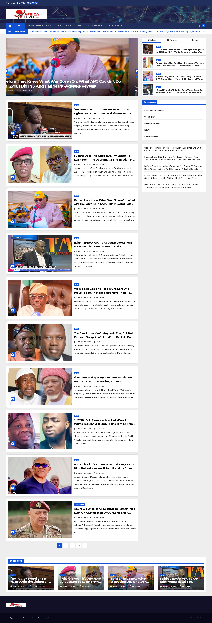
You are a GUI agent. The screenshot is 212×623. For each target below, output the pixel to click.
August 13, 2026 (23, 90)
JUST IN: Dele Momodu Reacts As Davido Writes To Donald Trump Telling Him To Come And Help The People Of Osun (104, 424)
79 (78, 545)
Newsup (41, 618)
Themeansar (52, 618)
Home (20, 26)
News (80, 26)
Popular (173, 40)
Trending (195, 40)
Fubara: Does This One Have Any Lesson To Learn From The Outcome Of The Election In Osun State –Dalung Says (180, 65)
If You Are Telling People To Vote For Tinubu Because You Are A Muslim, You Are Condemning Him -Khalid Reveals (103, 381)
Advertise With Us (188, 618)
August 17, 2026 (84, 118)
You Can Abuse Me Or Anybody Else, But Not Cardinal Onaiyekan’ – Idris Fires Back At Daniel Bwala (104, 337)
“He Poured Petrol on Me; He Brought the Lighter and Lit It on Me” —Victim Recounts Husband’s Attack (179, 52)
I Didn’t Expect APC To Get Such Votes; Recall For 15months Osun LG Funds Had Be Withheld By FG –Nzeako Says (179, 92)
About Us (175, 618)
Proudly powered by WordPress (18, 618)
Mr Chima (38, 90)
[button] (199, 26)
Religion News (96, 26)
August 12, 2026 (84, 473)
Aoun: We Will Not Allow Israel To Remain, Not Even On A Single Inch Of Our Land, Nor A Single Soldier (104, 512)
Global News (64, 26)
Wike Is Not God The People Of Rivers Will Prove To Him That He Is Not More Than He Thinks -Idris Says (69, 83)
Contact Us (116, 26)
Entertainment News (39, 26)
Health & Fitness (152, 123)
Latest (153, 40)
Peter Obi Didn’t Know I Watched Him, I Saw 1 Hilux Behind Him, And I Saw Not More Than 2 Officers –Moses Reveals (104, 468)
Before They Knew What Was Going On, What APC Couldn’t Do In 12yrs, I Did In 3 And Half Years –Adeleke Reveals (179, 79)
